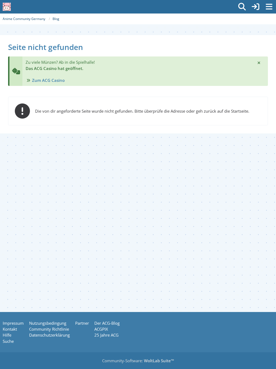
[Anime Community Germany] (7, 6)
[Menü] (269, 6)
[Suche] (242, 6)
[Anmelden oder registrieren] (255, 7)
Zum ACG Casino (48, 80)
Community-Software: (138, 360)
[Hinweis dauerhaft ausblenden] (259, 62)
